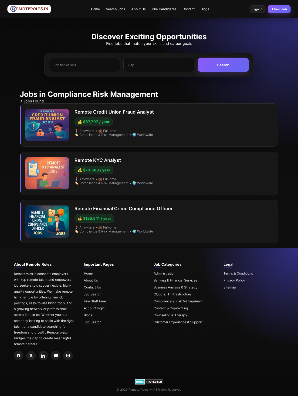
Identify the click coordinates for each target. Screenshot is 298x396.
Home (95, 9)
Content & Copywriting (171, 308)
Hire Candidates (164, 9)
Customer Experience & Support (178, 322)
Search (223, 65)
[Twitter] (31, 355)
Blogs (205, 9)
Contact (189, 9)
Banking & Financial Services (175, 280)
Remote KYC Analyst (97, 160)
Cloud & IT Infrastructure (172, 294)
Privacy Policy (234, 280)
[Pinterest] (55, 355)
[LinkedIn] (43, 355)
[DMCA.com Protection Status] (149, 383)
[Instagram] (68, 355)
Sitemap (230, 287)
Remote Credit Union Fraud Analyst (114, 112)
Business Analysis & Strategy (175, 287)
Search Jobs (115, 9)
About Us (138, 9)
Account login (94, 308)
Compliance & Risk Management (178, 301)
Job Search (92, 294)
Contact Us (92, 287)
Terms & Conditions (238, 273)
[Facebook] (18, 355)
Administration (164, 273)
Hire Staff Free (95, 301)
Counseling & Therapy (170, 315)
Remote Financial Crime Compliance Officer (123, 208)
